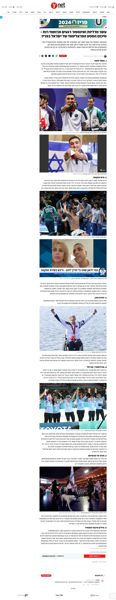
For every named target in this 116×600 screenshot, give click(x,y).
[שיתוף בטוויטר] (49, 56)
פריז (100, 561)
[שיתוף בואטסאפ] (56, 56)
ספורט (104, 16)
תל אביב (92, 7)
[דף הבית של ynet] (58, 8)
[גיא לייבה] (105, 56)
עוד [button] (8, 12)
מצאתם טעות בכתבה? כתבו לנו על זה (98, 551)
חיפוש (18, 7)
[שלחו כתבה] (46, 56)
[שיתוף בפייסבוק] (53, 56)
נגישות (10, 7)
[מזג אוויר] (97, 7)
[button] (15, 84)
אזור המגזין (95, 561)
